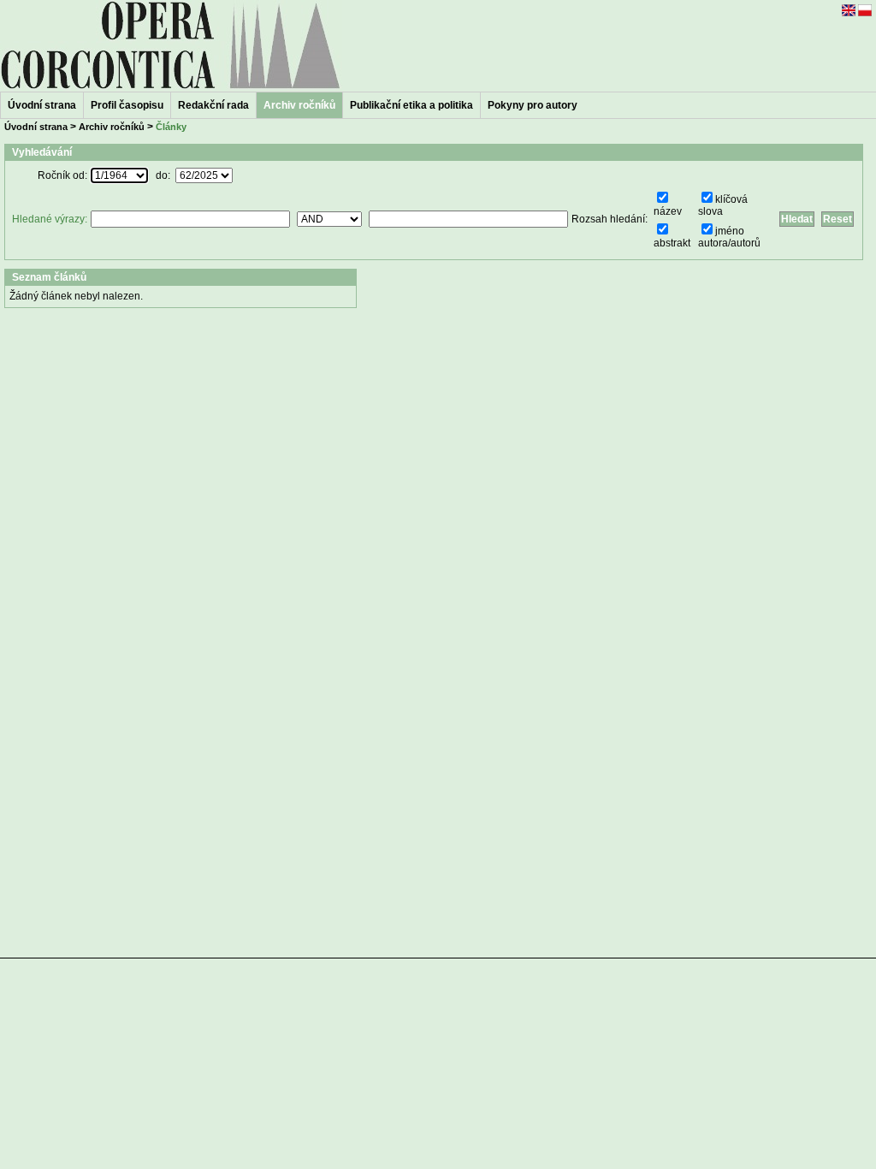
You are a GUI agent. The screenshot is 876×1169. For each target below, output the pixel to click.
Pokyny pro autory (532, 105)
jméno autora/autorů (729, 237)
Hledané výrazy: (49, 219)
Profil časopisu (127, 105)
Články (171, 127)
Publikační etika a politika (411, 105)
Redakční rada (213, 105)
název (668, 211)
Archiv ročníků (112, 127)
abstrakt (672, 243)
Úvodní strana (42, 105)
